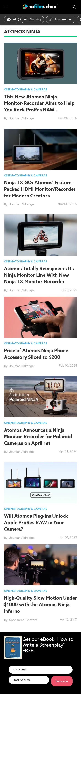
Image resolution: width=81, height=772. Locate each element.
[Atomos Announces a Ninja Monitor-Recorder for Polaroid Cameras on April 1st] (40, 396)
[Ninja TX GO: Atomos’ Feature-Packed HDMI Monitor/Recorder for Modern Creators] (40, 149)
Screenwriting (63, 19)
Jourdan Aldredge (21, 118)
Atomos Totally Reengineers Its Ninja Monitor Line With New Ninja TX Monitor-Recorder (39, 274)
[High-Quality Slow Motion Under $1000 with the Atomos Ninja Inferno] (40, 564)
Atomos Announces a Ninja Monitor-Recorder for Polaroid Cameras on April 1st (38, 436)
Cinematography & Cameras (25, 89)
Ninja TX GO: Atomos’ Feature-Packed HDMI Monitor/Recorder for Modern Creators (39, 189)
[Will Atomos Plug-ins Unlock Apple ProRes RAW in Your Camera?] (40, 482)
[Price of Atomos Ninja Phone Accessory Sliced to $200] (40, 317)
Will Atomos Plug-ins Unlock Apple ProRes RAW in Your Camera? (36, 522)
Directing (35, 19)
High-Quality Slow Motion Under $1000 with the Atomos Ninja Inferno (40, 604)
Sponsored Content (23, 620)
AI (14, 19)
